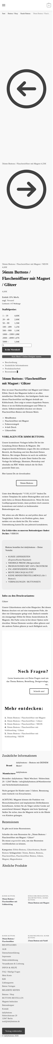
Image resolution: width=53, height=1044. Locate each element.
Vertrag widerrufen (13, 1031)
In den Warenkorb (12, 350)
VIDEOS (14, 533)
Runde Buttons (25, 14)
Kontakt (5, 1009)
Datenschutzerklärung (10, 953)
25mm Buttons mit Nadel (38, 941)
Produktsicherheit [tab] (12, 369)
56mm (25, 853)
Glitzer (40, 856)
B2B (4, 979)
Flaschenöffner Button (26, 856)
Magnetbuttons (35, 898)
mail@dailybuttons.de (11, 1021)
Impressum (6, 956)
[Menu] (6, 5)
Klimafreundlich (35, 936)
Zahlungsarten (7, 983)
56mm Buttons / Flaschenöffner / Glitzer (24, 721)
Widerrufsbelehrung (10, 960)
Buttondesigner (8, 1005)
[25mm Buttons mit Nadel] (39, 921)
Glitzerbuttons (33, 850)
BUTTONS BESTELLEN (12, 998)
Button (32, 853)
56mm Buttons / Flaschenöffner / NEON (24, 724)
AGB (4, 949)
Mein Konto (7, 975)
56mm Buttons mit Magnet (38, 903)
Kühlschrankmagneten (38, 896)
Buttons (39, 853)
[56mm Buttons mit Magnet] (39, 882)
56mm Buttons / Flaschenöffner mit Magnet (26, 718)
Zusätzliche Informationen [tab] (16, 365)
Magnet (5, 859)
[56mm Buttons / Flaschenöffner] (13, 921)
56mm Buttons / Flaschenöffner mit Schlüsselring (9, 901)
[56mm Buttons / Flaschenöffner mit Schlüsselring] (13, 882)
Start (3, 14)
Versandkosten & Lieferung (13, 964)
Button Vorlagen (8, 986)
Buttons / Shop (13, 14)
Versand (10, 300)
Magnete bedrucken (10, 1002)
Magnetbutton (16, 859)
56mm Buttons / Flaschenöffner (8, 940)
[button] (48, 5)
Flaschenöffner (8, 856)
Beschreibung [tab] (11, 362)
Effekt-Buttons (19, 850)
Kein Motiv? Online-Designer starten (26, 356)
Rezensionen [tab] (11, 372)
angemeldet (16, 841)
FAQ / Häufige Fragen (11, 972)
